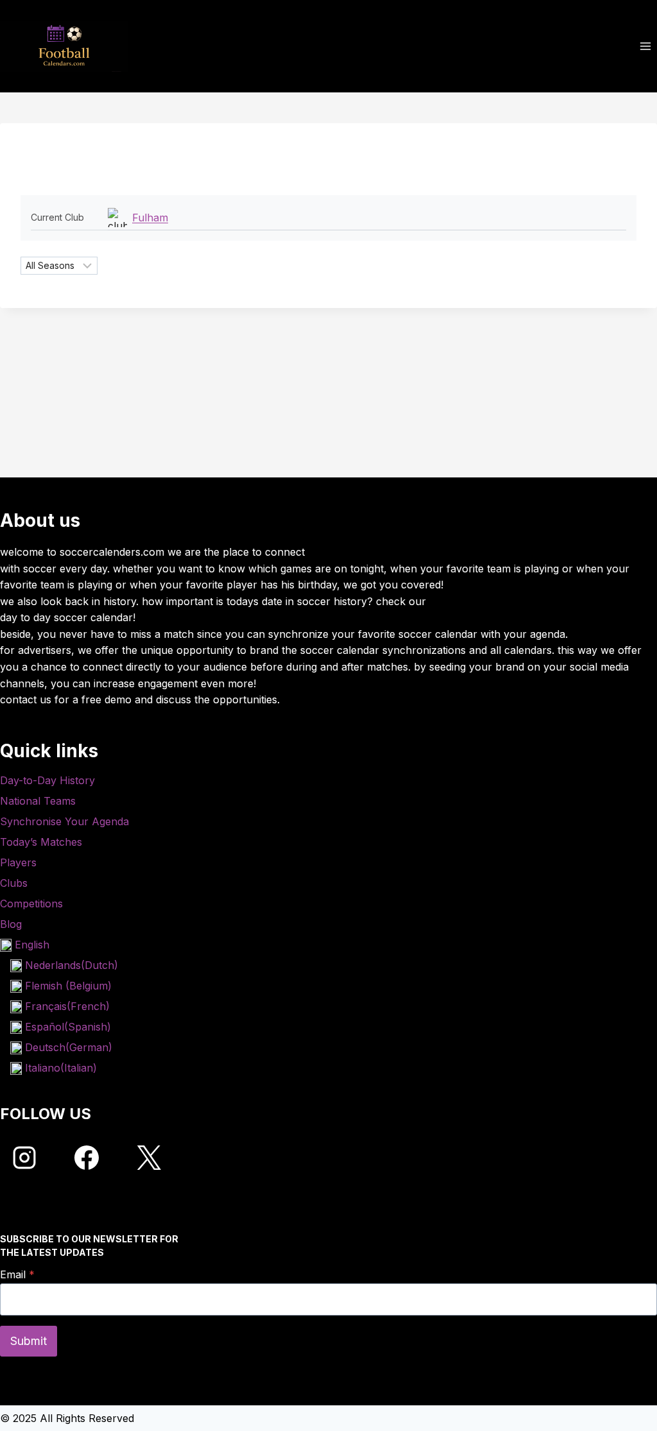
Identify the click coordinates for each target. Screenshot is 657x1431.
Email (17, 1274)
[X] (148, 1157)
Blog (11, 924)
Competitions (31, 903)
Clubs (14, 883)
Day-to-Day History (47, 780)
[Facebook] (86, 1157)
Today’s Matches (41, 841)
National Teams (38, 800)
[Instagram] (24, 1157)
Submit (28, 1341)
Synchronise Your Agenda (64, 821)
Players (18, 862)
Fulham (150, 217)
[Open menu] (645, 46)
